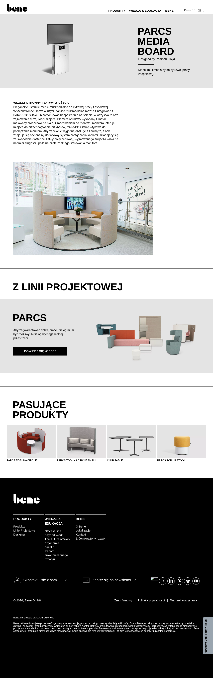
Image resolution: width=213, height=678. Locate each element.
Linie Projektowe (24, 530)
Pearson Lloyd (165, 59)
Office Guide (53, 531)
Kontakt (81, 534)
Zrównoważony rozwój (90, 538)
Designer (19, 534)
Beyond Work (54, 535)
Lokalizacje (83, 530)
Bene (80, 519)
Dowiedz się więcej (40, 351)
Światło (49, 547)
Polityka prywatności (151, 600)
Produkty (22, 519)
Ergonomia (52, 543)
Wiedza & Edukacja (54, 521)
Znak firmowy (123, 600)
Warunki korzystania (183, 600)
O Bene (81, 526)
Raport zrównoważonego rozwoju (56, 555)
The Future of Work (57, 539)
